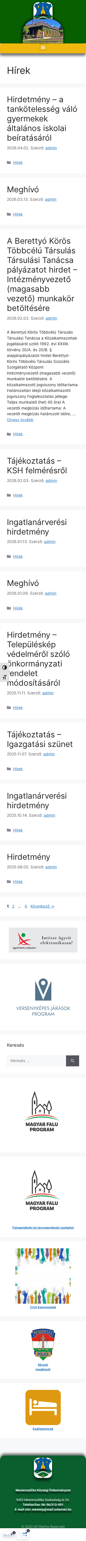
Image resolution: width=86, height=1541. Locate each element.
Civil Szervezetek (43, 1307)
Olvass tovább (20, 419)
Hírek (18, 162)
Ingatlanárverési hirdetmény (37, 526)
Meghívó (23, 189)
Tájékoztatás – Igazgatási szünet (40, 739)
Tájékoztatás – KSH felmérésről (37, 465)
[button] (43, 47)
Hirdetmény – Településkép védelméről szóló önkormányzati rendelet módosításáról (38, 659)
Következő (42, 906)
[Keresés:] (36, 1060)
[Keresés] (72, 1060)
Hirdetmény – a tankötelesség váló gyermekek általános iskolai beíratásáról (42, 118)
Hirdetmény (28, 856)
